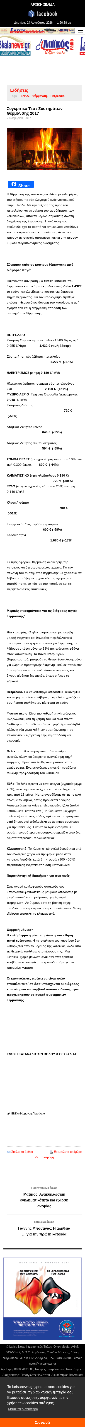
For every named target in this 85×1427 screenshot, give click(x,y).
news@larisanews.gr (42, 1363)
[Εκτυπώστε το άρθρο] (51, 1151)
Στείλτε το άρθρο (22, 1151)
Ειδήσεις (19, 90)
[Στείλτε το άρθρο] (8, 1151)
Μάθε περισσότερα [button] (23, 1409)
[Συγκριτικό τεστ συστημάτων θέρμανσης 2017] (44, 148)
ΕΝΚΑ (25, 96)
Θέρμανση (39, 96)
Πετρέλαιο (58, 96)
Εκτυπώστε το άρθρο (68, 1151)
